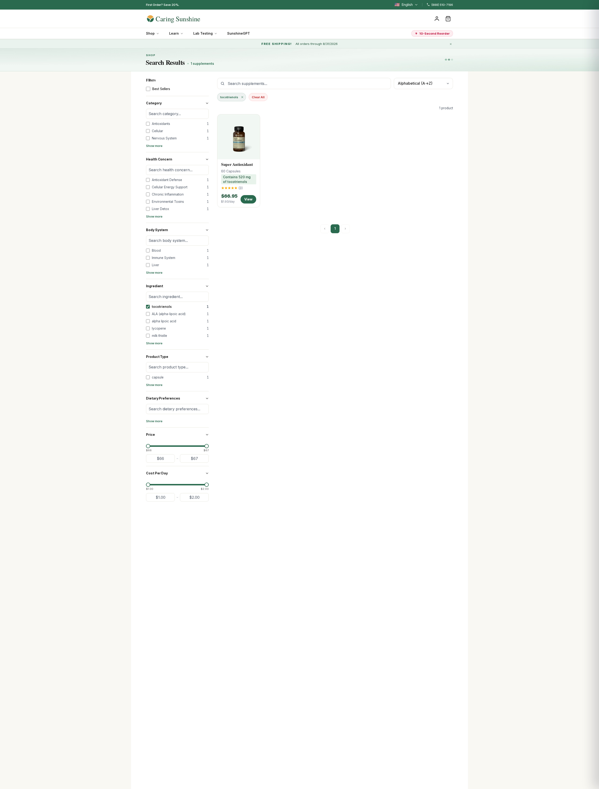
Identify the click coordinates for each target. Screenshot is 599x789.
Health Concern (159, 159)
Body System (157, 230)
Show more (154, 146)
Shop (150, 33)
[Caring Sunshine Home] (182, 19)
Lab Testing (203, 33)
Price (150, 434)
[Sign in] (437, 19)
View (248, 199)
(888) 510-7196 (442, 5)
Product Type (157, 357)
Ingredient (154, 286)
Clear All (258, 97)
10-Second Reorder (434, 33)
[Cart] (448, 19)
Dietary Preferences (163, 398)
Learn (174, 33)
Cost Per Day (157, 473)
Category (153, 103)
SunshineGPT (238, 33)
